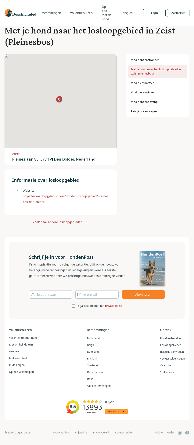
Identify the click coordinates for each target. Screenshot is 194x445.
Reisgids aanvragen (172, 351)
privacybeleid (113, 306)
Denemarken (95, 372)
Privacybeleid (101, 432)
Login (154, 13)
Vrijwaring (81, 432)
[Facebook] (187, 432)
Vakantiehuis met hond (23, 337)
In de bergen (17, 365)
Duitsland (93, 351)
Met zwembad (18, 358)
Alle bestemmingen (99, 386)
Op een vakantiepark (21, 372)
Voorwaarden (60, 432)
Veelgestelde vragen (172, 358)
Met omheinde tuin (21, 344)
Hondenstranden (170, 338)
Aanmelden (178, 13)
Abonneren (143, 294)
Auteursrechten (124, 432)
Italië (90, 379)
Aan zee (14, 351)
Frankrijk (92, 358)
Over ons (165, 365)
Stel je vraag (167, 372)
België (91, 345)
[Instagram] (179, 432)
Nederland (93, 338)
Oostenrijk (93, 365)
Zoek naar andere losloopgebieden (57, 222)
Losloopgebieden (170, 345)
